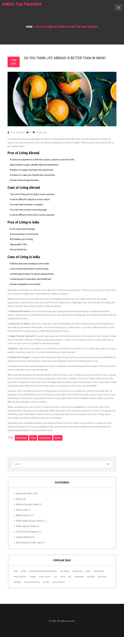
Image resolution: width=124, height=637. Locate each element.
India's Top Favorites (22, 4)
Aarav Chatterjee (18, 132)
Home (29, 26)
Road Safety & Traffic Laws (30, 542)
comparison (45, 438)
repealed (17, 582)
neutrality (91, 576)
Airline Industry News (27, 526)
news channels (20, 576)
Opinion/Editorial (25, 537)
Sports (21, 499)
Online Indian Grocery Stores (31, 520)
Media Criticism (25, 515)
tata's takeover (58, 582)
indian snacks (45, 576)
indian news (99, 571)
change (33, 576)
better (58, 438)
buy (69, 576)
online (62, 576)
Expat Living (42, 132)
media (23, 571)
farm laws (102, 576)
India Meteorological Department (43, 571)
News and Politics (27, 493)
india (33, 438)
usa (55, 576)
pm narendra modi (32, 582)
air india (46, 582)
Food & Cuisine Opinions (29, 531)
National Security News (28, 504)
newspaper (79, 576)
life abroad (21, 438)
